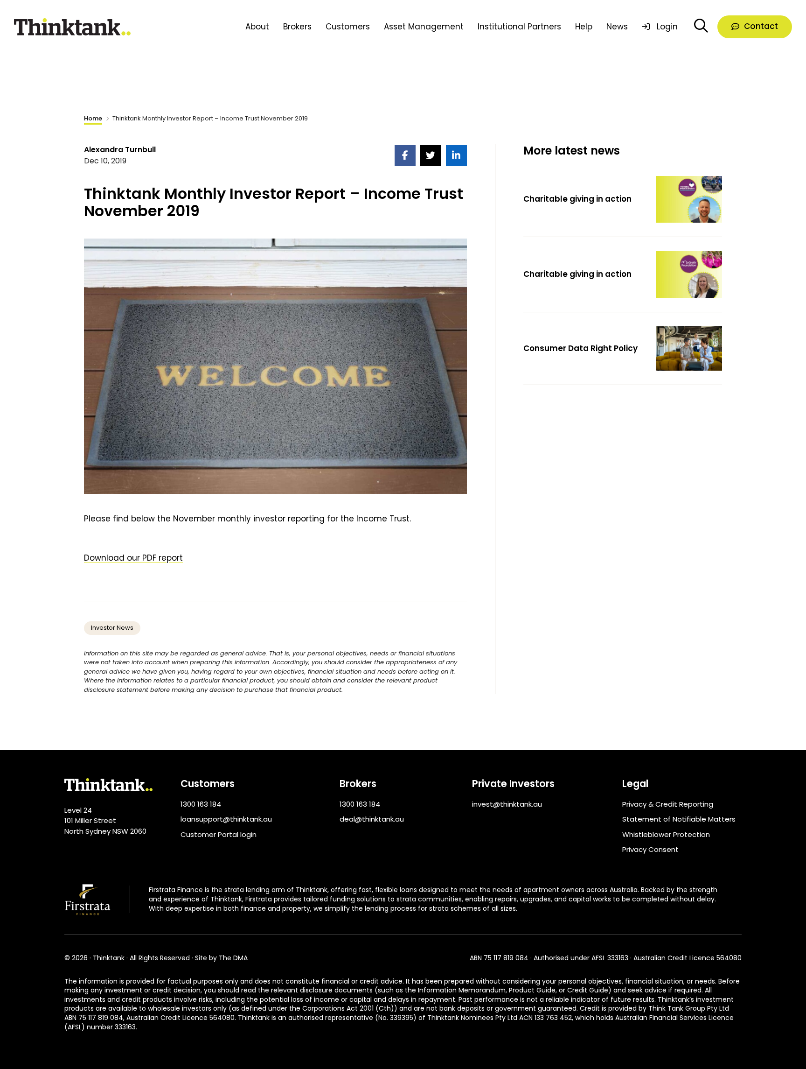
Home (93, 118)
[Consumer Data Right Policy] (689, 347)
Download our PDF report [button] (133, 557)
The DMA (233, 958)
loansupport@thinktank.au (226, 819)
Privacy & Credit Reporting (667, 804)
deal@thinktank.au (372, 819)
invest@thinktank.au (507, 804)
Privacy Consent (650, 849)
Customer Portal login (219, 834)
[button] (754, 27)
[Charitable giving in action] (689, 198)
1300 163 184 (201, 804)
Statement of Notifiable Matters (679, 819)
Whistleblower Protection (666, 834)
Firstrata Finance (176, 890)
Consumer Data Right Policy (580, 348)
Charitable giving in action (577, 198)
